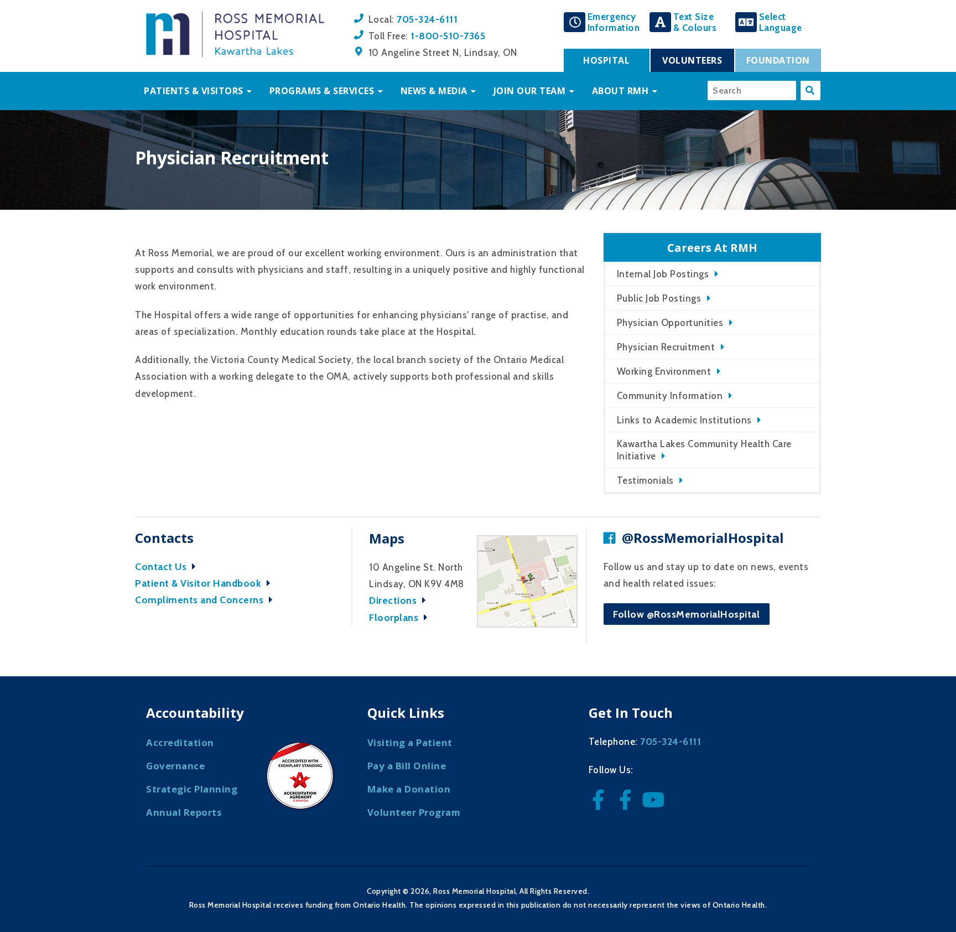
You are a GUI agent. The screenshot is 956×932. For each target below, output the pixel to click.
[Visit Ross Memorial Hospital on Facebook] (601, 803)
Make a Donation (409, 789)
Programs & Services (322, 91)
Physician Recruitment (666, 347)
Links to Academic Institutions (684, 420)
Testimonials (645, 480)
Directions (394, 600)
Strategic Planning (191, 789)
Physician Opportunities (670, 322)
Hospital (606, 60)
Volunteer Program (414, 812)
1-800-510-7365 (448, 36)
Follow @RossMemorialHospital (686, 614)
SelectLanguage (780, 22)
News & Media (434, 91)
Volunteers (692, 60)
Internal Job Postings (663, 273)
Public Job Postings (659, 298)
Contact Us (162, 566)
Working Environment (664, 371)
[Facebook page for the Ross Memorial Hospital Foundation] (628, 803)
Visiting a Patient (410, 742)
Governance (175, 765)
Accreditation (180, 742)
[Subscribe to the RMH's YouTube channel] (654, 803)
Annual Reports (184, 812)
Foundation (778, 60)
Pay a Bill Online (406, 765)
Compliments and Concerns (200, 599)
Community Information (670, 395)
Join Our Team (529, 91)
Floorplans (395, 617)
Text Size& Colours (695, 22)
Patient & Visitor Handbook (199, 583)
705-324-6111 (427, 19)
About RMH (620, 91)
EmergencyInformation (614, 22)
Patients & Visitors (193, 91)
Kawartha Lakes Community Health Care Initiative (704, 450)
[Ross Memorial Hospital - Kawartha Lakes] (235, 54)
